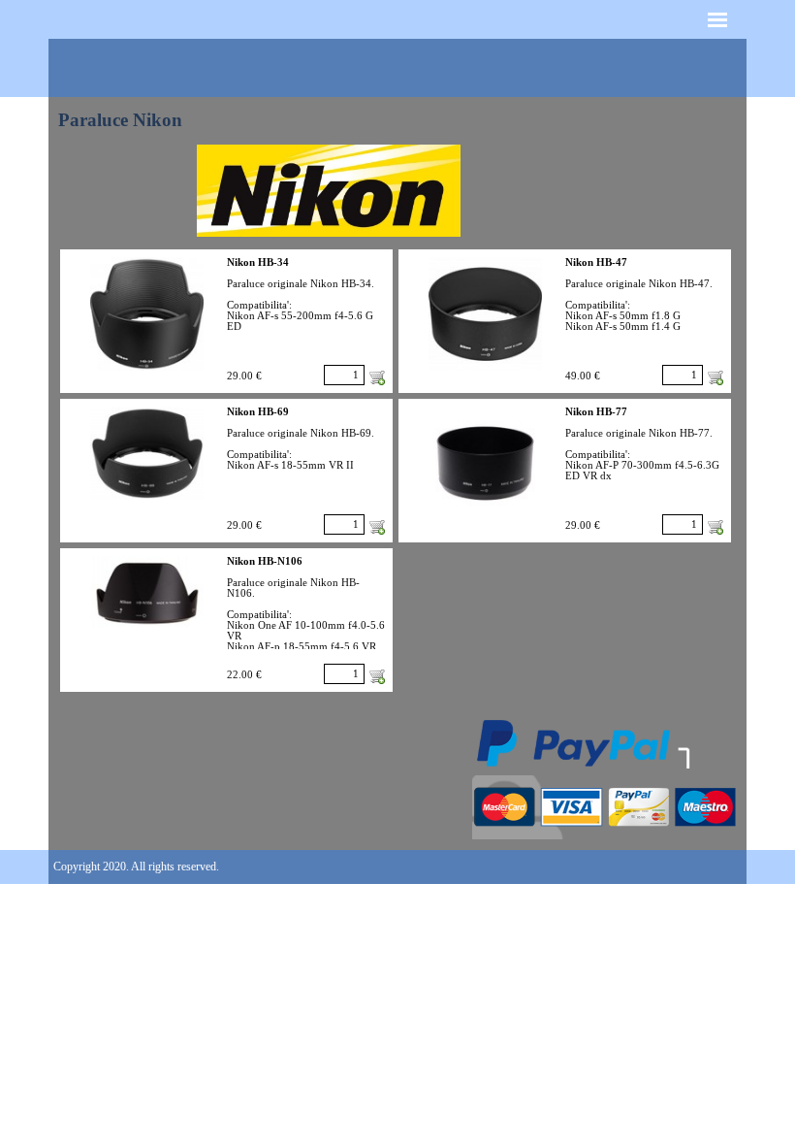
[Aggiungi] (377, 377)
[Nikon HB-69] (147, 453)
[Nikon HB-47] (485, 314)
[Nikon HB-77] (485, 463)
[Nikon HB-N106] (147, 592)
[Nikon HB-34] (147, 314)
